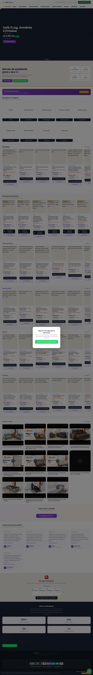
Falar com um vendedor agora (47, 342)
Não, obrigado (46, 345)
